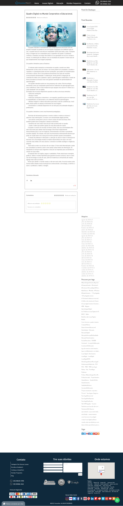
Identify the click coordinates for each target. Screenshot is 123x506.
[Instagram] (67, 498)
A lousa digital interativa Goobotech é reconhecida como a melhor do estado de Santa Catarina (90, 303)
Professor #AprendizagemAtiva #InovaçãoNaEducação (90, 375)
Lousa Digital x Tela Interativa (88, 354)
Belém (87, 314)
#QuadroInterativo (86, 293)
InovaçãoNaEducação (93, 343)
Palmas (83, 369)
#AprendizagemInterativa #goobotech (90, 282)
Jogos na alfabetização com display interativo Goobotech (90, 351)
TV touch (83, 393)
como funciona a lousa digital (88, 417)
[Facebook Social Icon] (89, 434)
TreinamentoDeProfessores (87, 409)
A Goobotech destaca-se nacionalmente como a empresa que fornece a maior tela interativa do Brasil (90, 298)
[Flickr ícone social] (70, 498)
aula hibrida (84, 414)
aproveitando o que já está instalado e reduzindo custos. (90, 411)
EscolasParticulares (86, 340)
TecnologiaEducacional (87, 396)
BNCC (83, 314)
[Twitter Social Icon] (85, 434)
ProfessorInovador (85, 377)
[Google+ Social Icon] (94, 434)
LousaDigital (91, 356)
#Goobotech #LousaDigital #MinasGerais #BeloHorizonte (90, 288)
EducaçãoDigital (85, 332)
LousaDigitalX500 (85, 359)
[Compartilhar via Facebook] (27, 180)
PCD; (82, 367)
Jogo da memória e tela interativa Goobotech (90, 348)
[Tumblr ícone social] (81, 498)
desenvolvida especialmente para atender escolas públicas (90, 425)
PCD (96, 364)
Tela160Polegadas (86, 404)
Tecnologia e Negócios (92, 393)
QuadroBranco (85, 380)
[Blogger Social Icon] (98, 434)
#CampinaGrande (86, 285)
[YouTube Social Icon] (96, 434)
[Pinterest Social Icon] (87, 434)
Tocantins (94, 404)
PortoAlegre (92, 369)
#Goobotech (95, 285)
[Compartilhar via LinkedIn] (31, 180)
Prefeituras (83, 372)
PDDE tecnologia (93, 367)
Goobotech (84, 343)
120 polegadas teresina (87, 296)
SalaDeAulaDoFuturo (86, 385)
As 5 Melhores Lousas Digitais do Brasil (90, 311)
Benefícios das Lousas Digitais (88, 317)
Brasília (83, 319)
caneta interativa (92, 414)
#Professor (96, 290)
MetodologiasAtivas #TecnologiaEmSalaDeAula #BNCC (90, 361)
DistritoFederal (84, 330)
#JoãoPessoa (84, 290)
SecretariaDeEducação (87, 388)
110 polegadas (95, 293)
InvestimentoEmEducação (87, 346)
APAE (82, 306)
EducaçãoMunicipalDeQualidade (89, 335)
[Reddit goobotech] (99, 498)
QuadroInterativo (85, 382)
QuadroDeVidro (94, 380)
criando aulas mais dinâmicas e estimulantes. (90, 422)
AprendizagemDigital (86, 309)
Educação (91, 330)
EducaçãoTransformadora (87, 338)
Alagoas (87, 306)
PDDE (86, 367)
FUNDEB (94, 340)
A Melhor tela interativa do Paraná (89, 301)
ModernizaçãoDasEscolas (87, 364)
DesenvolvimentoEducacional (88, 327)
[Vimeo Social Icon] (92, 434)
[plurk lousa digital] (88, 498)
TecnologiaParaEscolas (87, 401)
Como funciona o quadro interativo (90, 322)
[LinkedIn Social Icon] (82, 434)
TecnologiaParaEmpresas (87, 398)
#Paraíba (91, 290)
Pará (87, 369)
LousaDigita (84, 356)
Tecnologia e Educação (32, 175)
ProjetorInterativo (95, 377)
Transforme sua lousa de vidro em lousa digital (90, 406)
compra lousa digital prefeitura (88, 419)
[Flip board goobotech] (95, 498)
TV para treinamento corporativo (89, 390)
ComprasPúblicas (85, 324)
